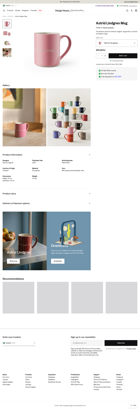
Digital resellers (8, 382)
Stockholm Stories (54, 382)
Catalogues (74, 380)
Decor (27, 380)
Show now (13, 261)
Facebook (119, 377)
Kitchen (28, 382)
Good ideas (6, 385)
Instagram (119, 380)
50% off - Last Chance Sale (105, 5)
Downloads (58, 261)
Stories (17, 10)
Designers (25, 10)
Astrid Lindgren (108, 28)
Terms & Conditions (100, 380)
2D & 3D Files (75, 382)
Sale (40, 10)
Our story (6, 377)
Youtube (119, 389)
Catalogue (51, 377)
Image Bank (75, 377)
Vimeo (118, 387)
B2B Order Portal (77, 385)
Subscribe (121, 343)
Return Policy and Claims (102, 382)
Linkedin (119, 382)
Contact (5, 380)
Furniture (28, 377)
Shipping (97, 377)
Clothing (28, 385)
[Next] (85, 48)
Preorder (34, 10)
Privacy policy (131, 349)
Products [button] (10, 10)
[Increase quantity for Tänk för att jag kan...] (106, 55)
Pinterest (119, 385)
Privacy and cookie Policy (102, 387)
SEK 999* (118, 77)
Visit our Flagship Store (131, 2)
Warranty (97, 385)
